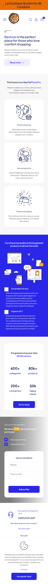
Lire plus (24, 569)
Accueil (24, 535)
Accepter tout (24, 576)
